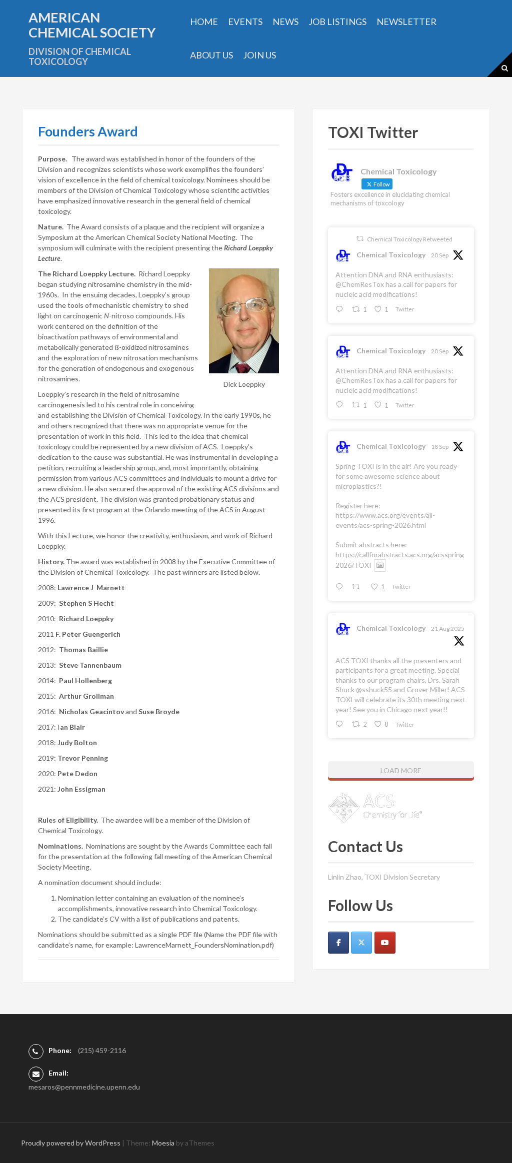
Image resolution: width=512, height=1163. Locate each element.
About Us (211, 54)
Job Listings (337, 21)
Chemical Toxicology (391, 254)
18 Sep (439, 446)
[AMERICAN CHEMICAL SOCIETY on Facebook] (338, 943)
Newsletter (406, 21)
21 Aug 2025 (447, 628)
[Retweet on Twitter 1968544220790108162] (359, 587)
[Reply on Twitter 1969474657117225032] (341, 309)
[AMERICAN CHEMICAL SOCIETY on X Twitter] (361, 943)
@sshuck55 (374, 689)
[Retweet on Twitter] (360, 238)
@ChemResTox (360, 284)
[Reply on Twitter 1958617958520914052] (341, 724)
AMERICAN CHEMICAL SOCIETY (92, 24)
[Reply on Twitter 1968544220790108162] (341, 587)
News (285, 21)
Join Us (259, 54)
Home (204, 21)
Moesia (163, 1143)
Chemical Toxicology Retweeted (409, 239)
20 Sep (439, 255)
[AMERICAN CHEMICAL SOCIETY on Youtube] (385, 943)
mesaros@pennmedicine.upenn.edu (84, 1087)
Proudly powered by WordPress (70, 1143)
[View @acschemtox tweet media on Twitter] (380, 565)
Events (245, 21)
